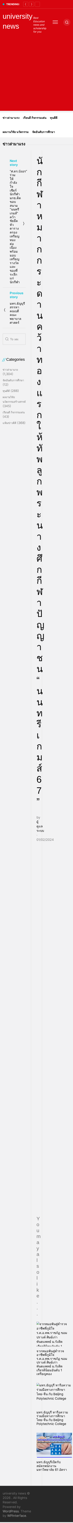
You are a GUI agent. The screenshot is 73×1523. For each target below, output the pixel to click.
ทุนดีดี (53, 117)
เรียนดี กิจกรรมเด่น (34, 117)
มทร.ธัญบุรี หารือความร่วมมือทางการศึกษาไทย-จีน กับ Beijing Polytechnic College (52, 1418)
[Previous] (25, 4)
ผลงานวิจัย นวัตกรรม (16, 131)
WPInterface (16, 1516)
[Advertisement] (36, 74)
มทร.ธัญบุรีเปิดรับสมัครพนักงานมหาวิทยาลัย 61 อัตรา (51, 1465)
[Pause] (37, 4)
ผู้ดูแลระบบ (40, 826)
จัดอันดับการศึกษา (43, 131)
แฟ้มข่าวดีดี (9, 423)
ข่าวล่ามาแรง (11, 118)
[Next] (31, 4)
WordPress (11, 1511)
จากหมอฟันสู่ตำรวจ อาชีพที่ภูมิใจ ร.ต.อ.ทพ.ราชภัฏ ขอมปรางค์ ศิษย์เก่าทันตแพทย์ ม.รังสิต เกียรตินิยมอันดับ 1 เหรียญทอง (51, 1362)
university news (17, 21)
